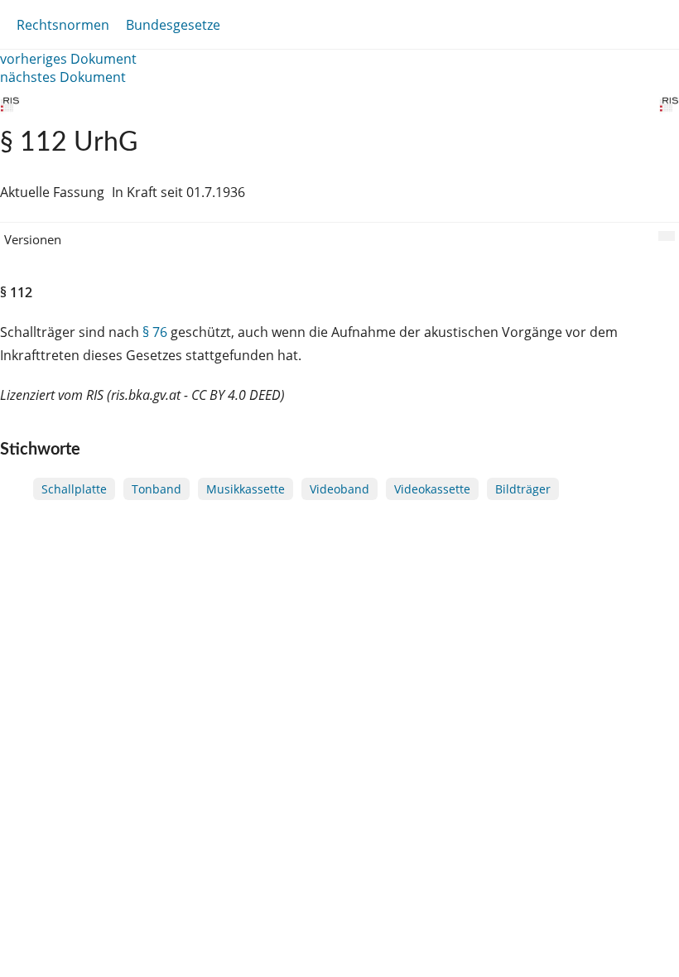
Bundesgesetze (173, 25)
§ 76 (154, 332)
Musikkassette (245, 489)
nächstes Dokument (63, 77)
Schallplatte (74, 489)
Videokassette (432, 489)
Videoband (339, 489)
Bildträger (523, 489)
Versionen (32, 239)
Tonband (156, 489)
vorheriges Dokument (68, 59)
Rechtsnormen (63, 25)
